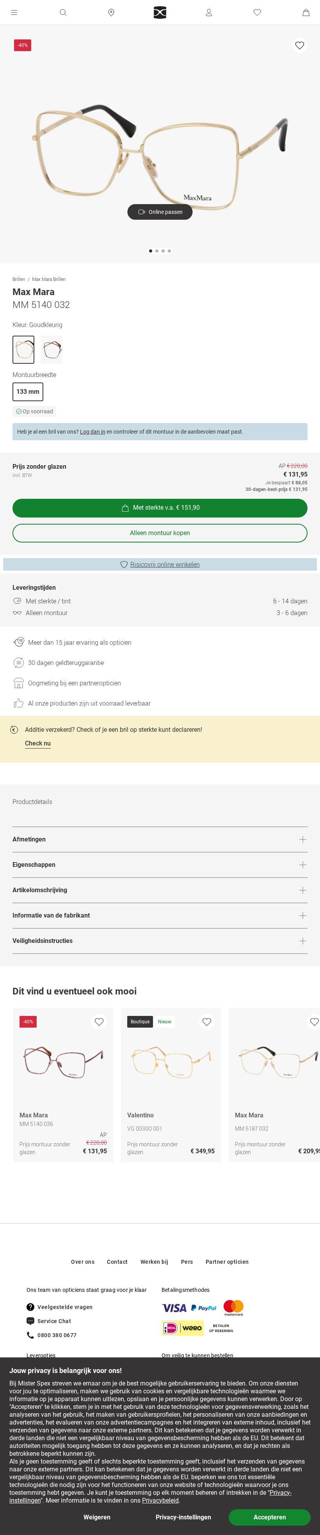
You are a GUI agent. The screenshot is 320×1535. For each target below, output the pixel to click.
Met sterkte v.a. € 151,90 (166, 507)
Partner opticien (227, 1262)
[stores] (111, 12)
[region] (160, 1087)
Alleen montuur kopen (160, 533)
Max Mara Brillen (49, 279)
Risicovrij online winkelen (165, 564)
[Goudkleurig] (23, 350)
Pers (187, 1262)
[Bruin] (51, 350)
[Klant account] (209, 12)
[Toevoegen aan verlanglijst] (300, 45)
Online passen (166, 212)
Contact (117, 1262)
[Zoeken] (63, 12)
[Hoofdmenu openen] (14, 12)
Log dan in (92, 432)
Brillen (18, 279)
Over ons (82, 1262)
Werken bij (154, 1262)
